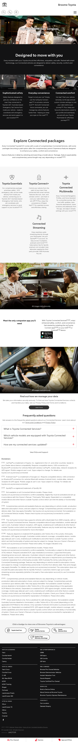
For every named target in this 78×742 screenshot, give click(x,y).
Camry (4, 661)
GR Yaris (43, 661)
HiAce (4, 710)
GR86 (42, 652)
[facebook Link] (3, 720)
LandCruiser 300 (7, 696)
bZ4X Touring (6, 684)
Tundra (4, 713)
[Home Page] (4, 4)
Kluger (4, 687)
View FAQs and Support (39, 452)
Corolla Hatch (7, 655)
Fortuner (5, 690)
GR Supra (43, 655)
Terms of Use (27, 727)
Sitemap (11, 727)
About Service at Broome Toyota (51, 692)
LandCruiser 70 (7, 707)
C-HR (4, 675)
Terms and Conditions (33, 422)
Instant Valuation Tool (47, 675)
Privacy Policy (50, 422)
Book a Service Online (47, 689)
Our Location (44, 703)
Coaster (5, 716)
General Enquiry (45, 706)
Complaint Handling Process (39, 727)
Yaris (3, 652)
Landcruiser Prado (8, 693)
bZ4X (4, 681)
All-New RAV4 (7, 678)
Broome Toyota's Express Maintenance (53, 695)
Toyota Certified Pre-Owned (50, 681)
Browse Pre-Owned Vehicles (49, 669)
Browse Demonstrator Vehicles (50, 672)
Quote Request (45, 678)
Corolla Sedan (7, 658)
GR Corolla (44, 658)
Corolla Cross (6, 672)
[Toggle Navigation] (75, 12)
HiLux (4, 704)
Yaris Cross (6, 669)
